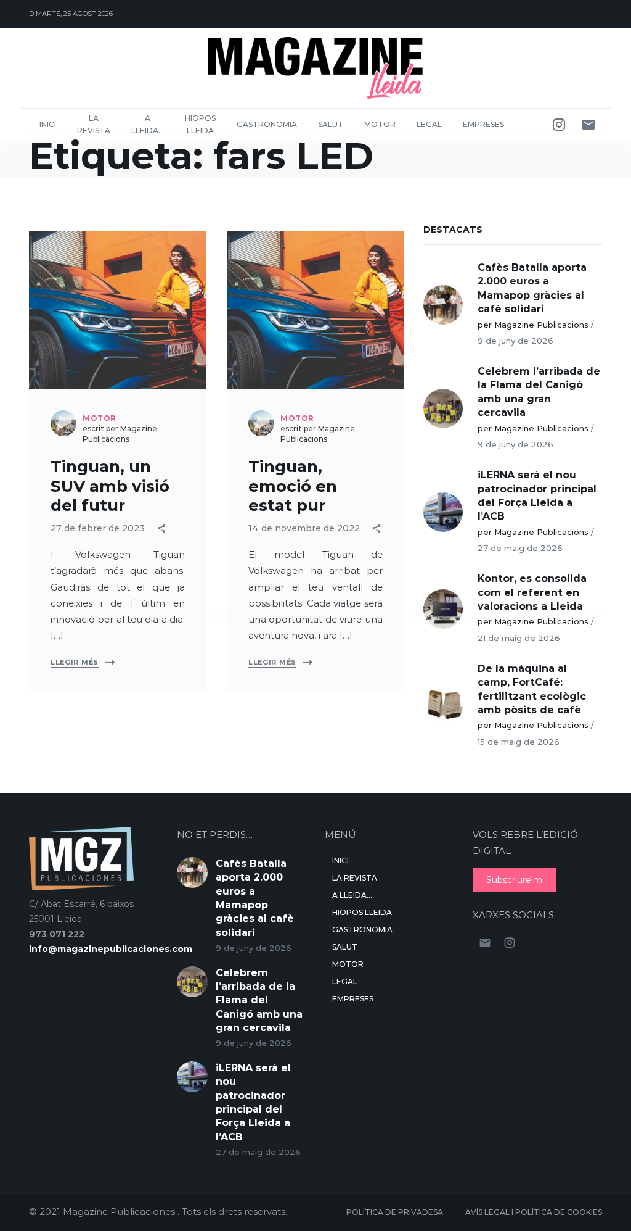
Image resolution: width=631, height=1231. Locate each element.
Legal (429, 124)
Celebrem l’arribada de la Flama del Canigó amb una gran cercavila (539, 391)
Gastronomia (267, 124)
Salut (330, 124)
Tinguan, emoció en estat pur (292, 486)
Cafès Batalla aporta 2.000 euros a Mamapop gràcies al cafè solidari (532, 288)
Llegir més (75, 662)
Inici (47, 124)
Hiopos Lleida (200, 124)
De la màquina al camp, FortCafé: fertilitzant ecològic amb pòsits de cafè (532, 689)
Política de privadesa (394, 1212)
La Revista (93, 124)
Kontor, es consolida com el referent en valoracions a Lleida (532, 592)
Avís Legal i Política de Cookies (533, 1212)
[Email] (588, 125)
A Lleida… (147, 124)
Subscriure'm (514, 879)
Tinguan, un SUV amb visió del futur (110, 486)
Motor (380, 124)
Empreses (483, 124)
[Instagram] (559, 125)
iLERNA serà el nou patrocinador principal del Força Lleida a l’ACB (537, 495)
